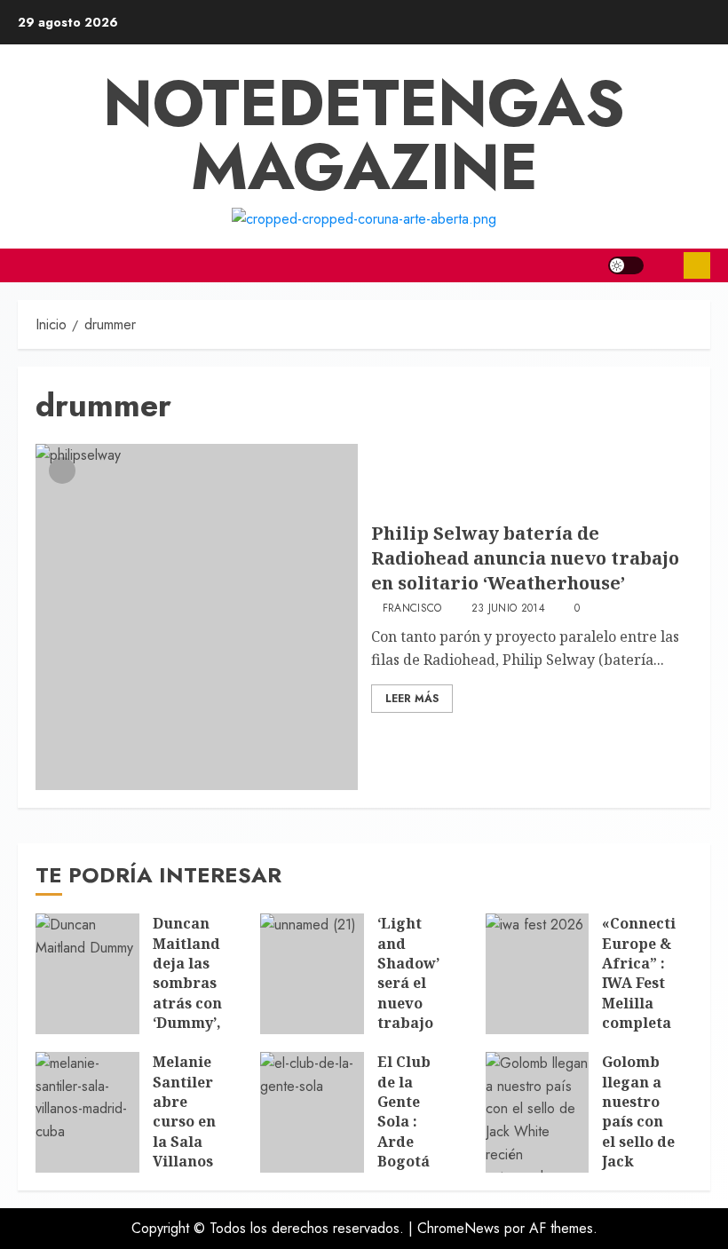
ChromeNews (458, 1228)
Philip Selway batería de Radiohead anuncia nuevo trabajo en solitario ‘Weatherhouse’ (525, 558)
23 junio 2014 (508, 609)
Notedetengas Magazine (364, 135)
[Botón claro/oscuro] (626, 265)
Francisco (412, 609)
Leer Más (412, 699)
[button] (664, 265)
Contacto (697, 265)
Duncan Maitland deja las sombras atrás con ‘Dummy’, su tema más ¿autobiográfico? (217, 1002)
